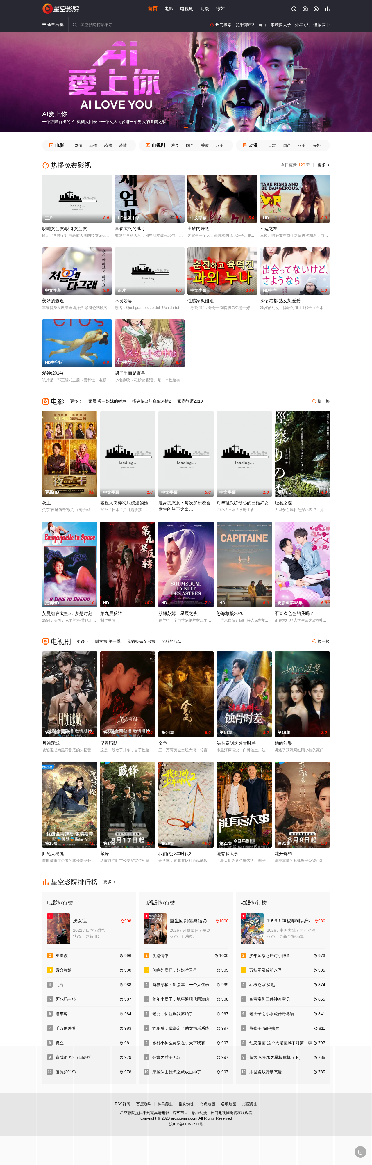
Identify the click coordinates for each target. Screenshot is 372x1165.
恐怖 (108, 145)
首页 (153, 8)
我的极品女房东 (141, 641)
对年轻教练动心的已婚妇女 (243, 502)
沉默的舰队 (171, 641)
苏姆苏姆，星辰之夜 (178, 613)
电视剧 (186, 8)
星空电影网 (61, 8)
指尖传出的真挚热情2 (151, 401)
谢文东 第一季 (108, 641)
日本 (272, 145)
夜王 (46, 502)
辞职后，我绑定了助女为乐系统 (180, 1028)
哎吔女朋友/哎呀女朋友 (64, 228)
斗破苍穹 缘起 (262, 984)
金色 (162, 743)
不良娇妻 (123, 300)
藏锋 (104, 853)
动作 (93, 145)
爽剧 (175, 145)
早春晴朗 (109, 743)
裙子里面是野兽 (130, 373)
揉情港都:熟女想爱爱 (280, 300)
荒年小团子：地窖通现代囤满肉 (180, 999)
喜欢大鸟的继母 (130, 228)
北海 (60, 984)
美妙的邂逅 (53, 300)
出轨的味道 (198, 228)
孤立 (60, 1043)
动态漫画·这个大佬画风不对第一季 (280, 1043)
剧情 (78, 145)
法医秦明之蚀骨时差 (236, 743)
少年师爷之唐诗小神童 (269, 955)
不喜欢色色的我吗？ (294, 613)
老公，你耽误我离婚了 (172, 1013)
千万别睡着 (66, 1028)
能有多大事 (227, 853)
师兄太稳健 (53, 853)
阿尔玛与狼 (66, 999)
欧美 (220, 145)
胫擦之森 (283, 502)
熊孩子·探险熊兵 (264, 1028)
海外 (316, 145)
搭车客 (62, 1013)
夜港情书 (160, 955)
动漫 (204, 8)
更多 (323, 165)
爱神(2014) (52, 373)
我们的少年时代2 (174, 853)
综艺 (220, 8)
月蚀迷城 (51, 743)
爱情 (123, 145)
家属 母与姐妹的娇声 (107, 401)
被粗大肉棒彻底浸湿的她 (124, 502)
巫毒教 (62, 955)
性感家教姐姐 (200, 300)
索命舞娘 (64, 970)
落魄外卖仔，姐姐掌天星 (174, 970)
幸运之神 (269, 228)
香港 (205, 145)
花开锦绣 (283, 853)
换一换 (321, 401)
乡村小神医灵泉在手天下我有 (178, 1043)
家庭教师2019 (190, 401)
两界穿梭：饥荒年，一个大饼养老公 (184, 984)
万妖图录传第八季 (265, 970)
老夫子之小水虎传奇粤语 (271, 1013)
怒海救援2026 (230, 613)
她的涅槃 (283, 743)
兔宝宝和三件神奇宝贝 (269, 999)
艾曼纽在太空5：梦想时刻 (67, 613)
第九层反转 (111, 613)
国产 (190, 145)
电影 (168, 8)
